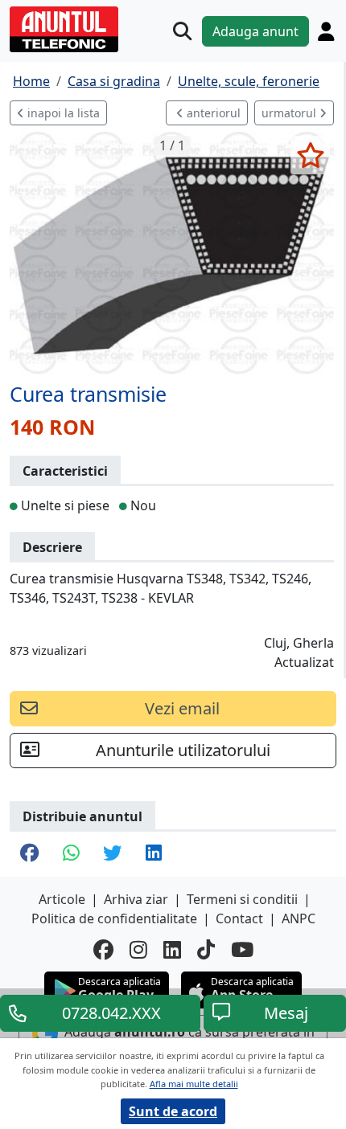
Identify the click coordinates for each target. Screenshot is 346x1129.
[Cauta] (182, 31)
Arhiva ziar (136, 899)
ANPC (298, 918)
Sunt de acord (173, 1111)
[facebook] (103, 950)
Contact (239, 918)
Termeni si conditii (242, 899)
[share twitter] (112, 854)
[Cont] (326, 31)
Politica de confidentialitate (114, 918)
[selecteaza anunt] (310, 155)
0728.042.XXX (111, 1013)
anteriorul (212, 113)
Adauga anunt (255, 31)
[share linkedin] (153, 854)
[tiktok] (206, 950)
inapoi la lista (62, 113)
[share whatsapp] (70, 854)
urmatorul (290, 113)
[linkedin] (172, 950)
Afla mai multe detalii (194, 1084)
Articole (62, 899)
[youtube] (242, 950)
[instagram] (138, 950)
